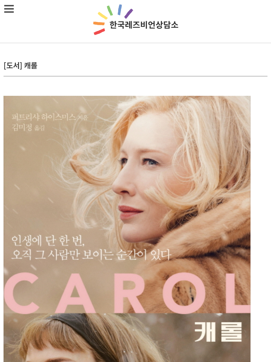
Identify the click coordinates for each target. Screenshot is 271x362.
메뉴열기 (9, 9)
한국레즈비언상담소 (135, 21)
